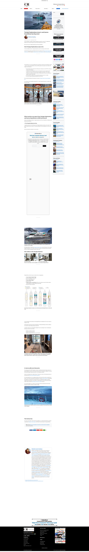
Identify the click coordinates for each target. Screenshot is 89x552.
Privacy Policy (42, 543)
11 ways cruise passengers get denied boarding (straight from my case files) (60, 77)
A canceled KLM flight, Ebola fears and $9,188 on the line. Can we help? (60, 126)
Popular (25, 544)
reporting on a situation (36, 469)
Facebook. (33, 475)
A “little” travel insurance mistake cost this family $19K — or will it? (60, 129)
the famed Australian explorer (38, 247)
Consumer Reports (48, 465)
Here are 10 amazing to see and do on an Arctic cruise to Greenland (39, 424)
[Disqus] (38, 491)
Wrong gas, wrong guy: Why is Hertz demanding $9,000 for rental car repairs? (60, 136)
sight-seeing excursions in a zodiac (36, 381)
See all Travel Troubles (55, 123)
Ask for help (45, 8)
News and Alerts (26, 539)
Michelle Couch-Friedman (32, 36)
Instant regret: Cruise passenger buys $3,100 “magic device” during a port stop (60, 83)
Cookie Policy (42, 542)
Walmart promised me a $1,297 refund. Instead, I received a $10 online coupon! (60, 153)
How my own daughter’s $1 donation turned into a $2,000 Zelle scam (60, 165)
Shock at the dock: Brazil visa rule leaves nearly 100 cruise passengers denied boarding (59, 87)
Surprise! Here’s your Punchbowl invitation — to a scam (59, 162)
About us (31, 8)
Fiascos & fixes (38, 8)
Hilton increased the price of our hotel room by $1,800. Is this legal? (60, 132)
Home (21, 8)
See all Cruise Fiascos (55, 74)
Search (54, 12)
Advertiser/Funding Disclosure (65, 8)
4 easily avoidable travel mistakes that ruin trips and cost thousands (59, 105)
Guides (53, 8)
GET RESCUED (26, 8)
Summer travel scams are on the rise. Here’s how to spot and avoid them (60, 118)
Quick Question (42, 532)
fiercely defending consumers (40, 473)
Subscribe (58, 8)
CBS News (41, 467)
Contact (41, 535)
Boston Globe (37, 467)
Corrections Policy (42, 544)
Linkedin (45, 474)
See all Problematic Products (56, 141)
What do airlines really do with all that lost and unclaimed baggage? (60, 108)
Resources (42, 537)
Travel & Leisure (34, 466)
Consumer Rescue (34, 451)
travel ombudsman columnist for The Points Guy (40, 453)
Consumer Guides (26, 538)
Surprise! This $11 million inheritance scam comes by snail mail (59, 171)
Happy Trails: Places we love (27, 545)
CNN (32, 467)
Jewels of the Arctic (45, 378)
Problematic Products (26, 543)
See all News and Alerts (56, 159)
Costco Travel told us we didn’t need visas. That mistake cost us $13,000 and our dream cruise (60, 80)
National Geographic (45, 467)
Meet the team (42, 534)
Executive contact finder (43, 531)
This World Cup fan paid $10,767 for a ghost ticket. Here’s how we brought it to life (60, 144)
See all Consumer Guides (56, 102)
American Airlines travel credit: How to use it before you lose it (60, 111)
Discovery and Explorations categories (34, 375)
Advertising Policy (42, 541)
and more (39, 468)
